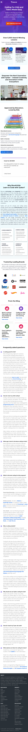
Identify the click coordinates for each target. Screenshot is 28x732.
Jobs (2, 695)
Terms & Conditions (10, 728)
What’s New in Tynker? (6, 247)
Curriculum (17, 690)
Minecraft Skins (4, 708)
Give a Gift (17, 692)
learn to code (15, 377)
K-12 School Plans (19, 247)
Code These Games (8, 519)
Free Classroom (18, 708)
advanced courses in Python (10, 216)
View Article (5, 319)
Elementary (17, 709)
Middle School (18, 711)
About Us (3, 690)
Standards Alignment (20, 718)
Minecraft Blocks (4, 712)
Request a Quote (18, 724)
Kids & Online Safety (5, 730)
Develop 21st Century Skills (7, 235)
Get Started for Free (14, 23)
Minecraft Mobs (4, 711)
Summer (17, 701)
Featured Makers (19, 696)
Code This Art (12, 521)
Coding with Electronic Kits (21, 235)
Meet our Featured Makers (7, 250)
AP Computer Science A (20, 252)
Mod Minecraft (5, 54)
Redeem (16, 693)
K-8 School (17, 717)
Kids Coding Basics (5, 234)
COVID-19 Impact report (6, 249)
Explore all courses (14, 68)
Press (2, 693)
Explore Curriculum (6, 152)
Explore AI (18, 54)
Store (2, 701)
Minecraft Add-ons (5, 714)
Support (2, 692)
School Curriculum (19, 706)
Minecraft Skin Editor (6, 709)
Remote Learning (19, 254)
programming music (8, 404)
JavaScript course (7, 502)
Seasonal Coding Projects (6, 252)
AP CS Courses (18, 714)
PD (15, 720)
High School (17, 712)
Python (19, 501)
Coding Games (4, 705)
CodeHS (13, 651)
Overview (17, 689)
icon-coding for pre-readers (10, 214)
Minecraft (3, 706)
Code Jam (3, 718)
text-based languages (14, 134)
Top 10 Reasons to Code (6, 232)
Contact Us (17, 730)
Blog (2, 689)
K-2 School (17, 715)
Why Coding (17, 695)
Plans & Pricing (18, 698)
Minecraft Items (4, 715)
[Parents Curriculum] (14, 121)
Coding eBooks (4, 699)
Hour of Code (4, 720)
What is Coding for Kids (20, 232)
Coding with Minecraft (20, 233)
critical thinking (16, 379)
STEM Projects (18, 722)
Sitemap (2, 698)
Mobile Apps (4, 696)
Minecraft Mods (4, 717)
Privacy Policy (18, 728)
